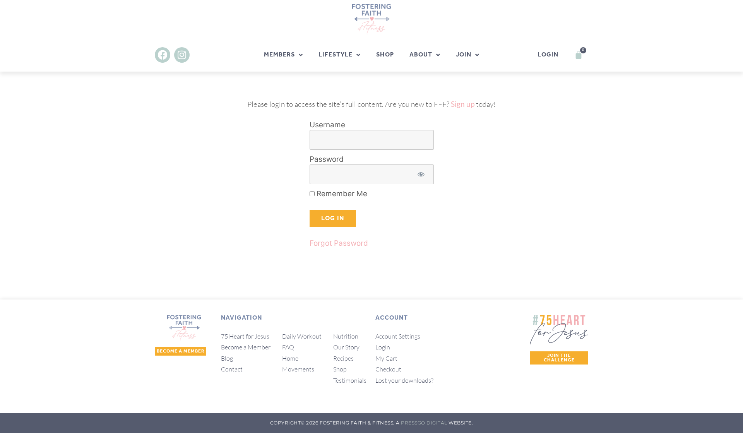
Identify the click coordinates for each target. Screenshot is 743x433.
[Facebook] (162, 55)
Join (463, 55)
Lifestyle (335, 55)
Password (327, 159)
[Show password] (421, 174)
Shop (385, 55)
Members (279, 55)
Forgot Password (339, 243)
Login (548, 55)
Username (327, 124)
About (420, 55)
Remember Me (341, 193)
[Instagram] (182, 55)
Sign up (462, 103)
